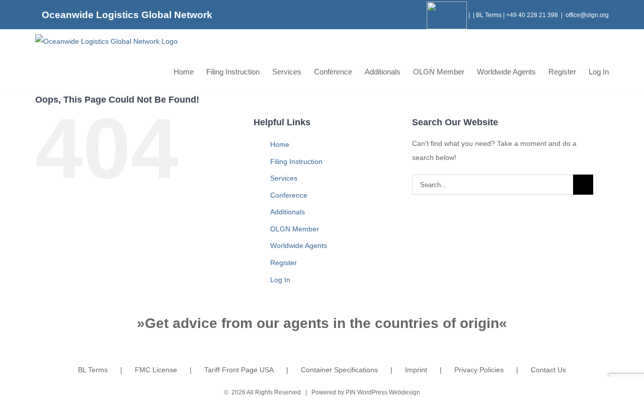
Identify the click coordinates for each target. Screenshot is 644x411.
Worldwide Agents (298, 245)
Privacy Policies (479, 370)
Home (279, 144)
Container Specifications (339, 370)
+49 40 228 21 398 (532, 15)
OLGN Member (294, 229)
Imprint (416, 370)
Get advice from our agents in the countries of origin (322, 323)
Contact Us (548, 370)
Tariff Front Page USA (239, 370)
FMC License (156, 370)
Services (283, 178)
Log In (280, 280)
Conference (288, 195)
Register (283, 263)
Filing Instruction (296, 161)
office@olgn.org (587, 15)
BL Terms (489, 15)
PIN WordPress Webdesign (383, 392)
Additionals (287, 212)
